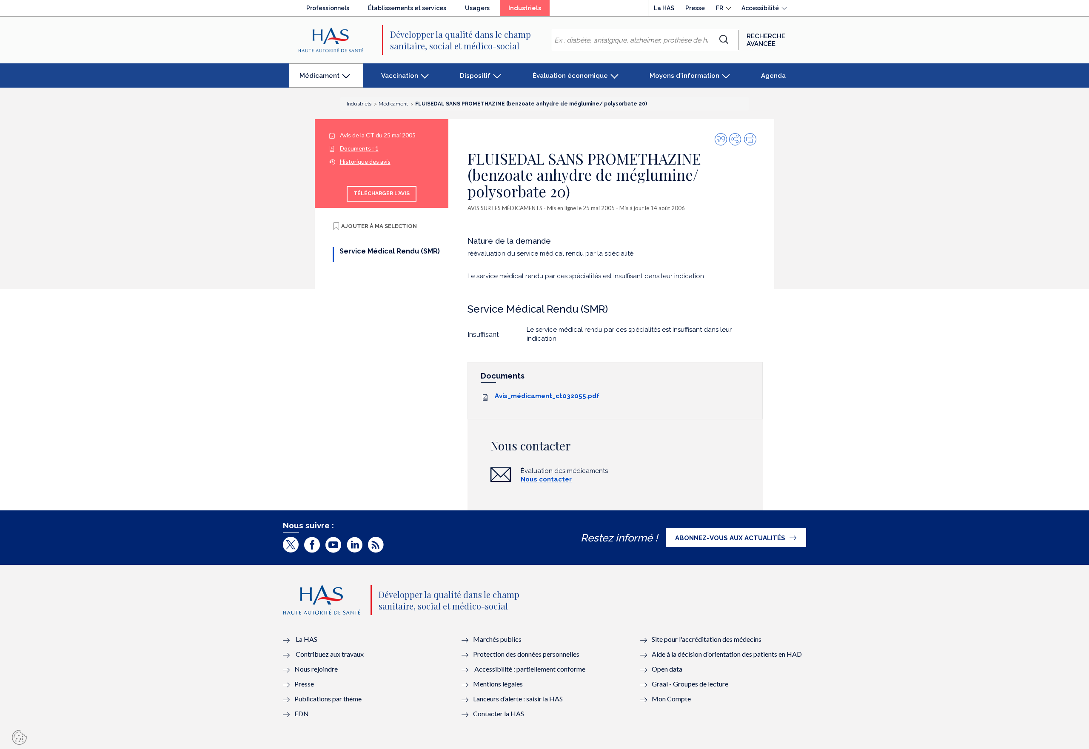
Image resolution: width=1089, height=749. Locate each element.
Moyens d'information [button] (684, 76)
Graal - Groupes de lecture (690, 684)
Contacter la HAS (498, 713)
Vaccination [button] (399, 76)
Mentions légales (498, 684)
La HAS (664, 8)
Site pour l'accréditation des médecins (706, 639)
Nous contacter (546, 479)
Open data (667, 669)
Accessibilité (760, 8)
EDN (301, 713)
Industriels (529, 10)
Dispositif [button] (475, 76)
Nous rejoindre (316, 669)
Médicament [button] (319, 80)
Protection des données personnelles (526, 654)
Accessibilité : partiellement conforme (530, 669)
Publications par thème (328, 699)
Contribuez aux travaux (329, 654)
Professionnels (327, 8)
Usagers (477, 8)
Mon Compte (671, 699)
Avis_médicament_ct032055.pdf (547, 396)
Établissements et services (407, 8)
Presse (695, 8)
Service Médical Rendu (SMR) (389, 251)
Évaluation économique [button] (570, 76)
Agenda (773, 76)
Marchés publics (498, 639)
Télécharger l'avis (381, 194)
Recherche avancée (766, 40)
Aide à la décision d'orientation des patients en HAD (727, 654)
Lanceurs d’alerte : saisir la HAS (518, 699)
